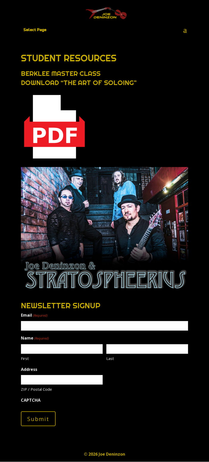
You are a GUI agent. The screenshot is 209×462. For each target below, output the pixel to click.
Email (34, 315)
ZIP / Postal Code (36, 389)
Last (110, 358)
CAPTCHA (31, 400)
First (25, 358)
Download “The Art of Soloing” (79, 82)
